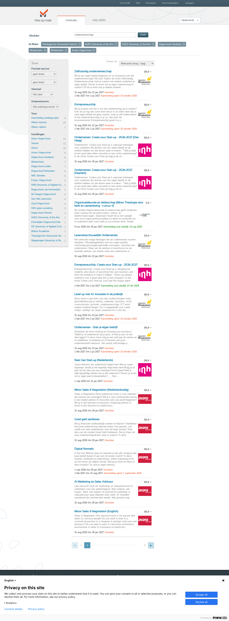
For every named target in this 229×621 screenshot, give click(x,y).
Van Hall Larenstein (41, 198)
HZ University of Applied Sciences (47, 226)
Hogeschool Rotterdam (43, 171)
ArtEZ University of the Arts (45, 217)
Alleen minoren (39, 122)
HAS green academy (42, 208)
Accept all (201, 594)
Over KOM (125, 3)
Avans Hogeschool (41, 152)
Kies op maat (43, 15)
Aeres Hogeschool (40, 138)
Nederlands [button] (187, 20)
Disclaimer (151, 3)
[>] (151, 545)
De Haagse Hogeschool (43, 194)
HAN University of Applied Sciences (47, 185)
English (9, 580)
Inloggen (190, 3)
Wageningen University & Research (47, 240)
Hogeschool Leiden (41, 166)
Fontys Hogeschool (41, 180)
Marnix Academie (40, 231)
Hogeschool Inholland (42, 157)
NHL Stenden (38, 175)
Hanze (34, 148)
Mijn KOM (99, 20)
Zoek (143, 35)
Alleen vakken (38, 127)
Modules (71, 20)
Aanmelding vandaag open (45, 118)
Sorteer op (111, 61)
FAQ (138, 3)
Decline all (201, 601)
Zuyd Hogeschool (40, 203)
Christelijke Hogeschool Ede (45, 222)
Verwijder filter (79, 44)
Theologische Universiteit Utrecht (47, 235)
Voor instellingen (170, 3)
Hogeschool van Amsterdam (45, 189)
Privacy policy (36, 609)
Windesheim (37, 161)
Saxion (34, 143)
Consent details (13, 609)
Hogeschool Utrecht (41, 212)
